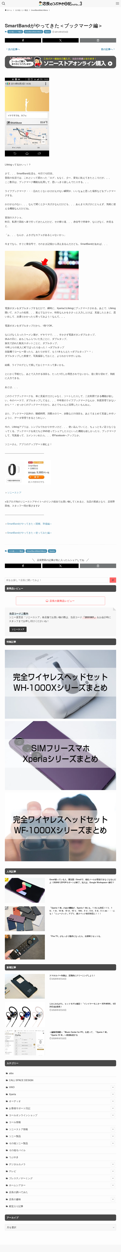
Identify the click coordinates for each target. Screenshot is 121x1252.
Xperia (47, 31)
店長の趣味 (15, 1199)
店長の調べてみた (18, 1192)
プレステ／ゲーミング (21, 1178)
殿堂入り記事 (16, 1206)
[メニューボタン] (117, 3)
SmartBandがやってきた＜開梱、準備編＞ (29, 523)
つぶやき (13, 1157)
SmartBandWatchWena (33, 31)
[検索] (113, 580)
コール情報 (15, 1122)
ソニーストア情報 (18, 1129)
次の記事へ (14, 49)
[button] (23, 40)
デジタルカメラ (17, 1164)
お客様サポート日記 (19, 1108)
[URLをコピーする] (98, 40)
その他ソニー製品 (15, 31)
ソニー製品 (15, 1136)
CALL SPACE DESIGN (21, 1080)
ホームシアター (17, 1185)
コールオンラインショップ (23, 1115)
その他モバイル (17, 1150)
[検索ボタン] (3, 3)
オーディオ (15, 1101)
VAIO (11, 1087)
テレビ (12, 1171)
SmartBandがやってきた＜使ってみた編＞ (29, 532)
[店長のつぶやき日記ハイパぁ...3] (60, 3)
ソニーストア (14, 492)
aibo (11, 1073)
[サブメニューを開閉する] (113, 1087)
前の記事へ (107, 49)
